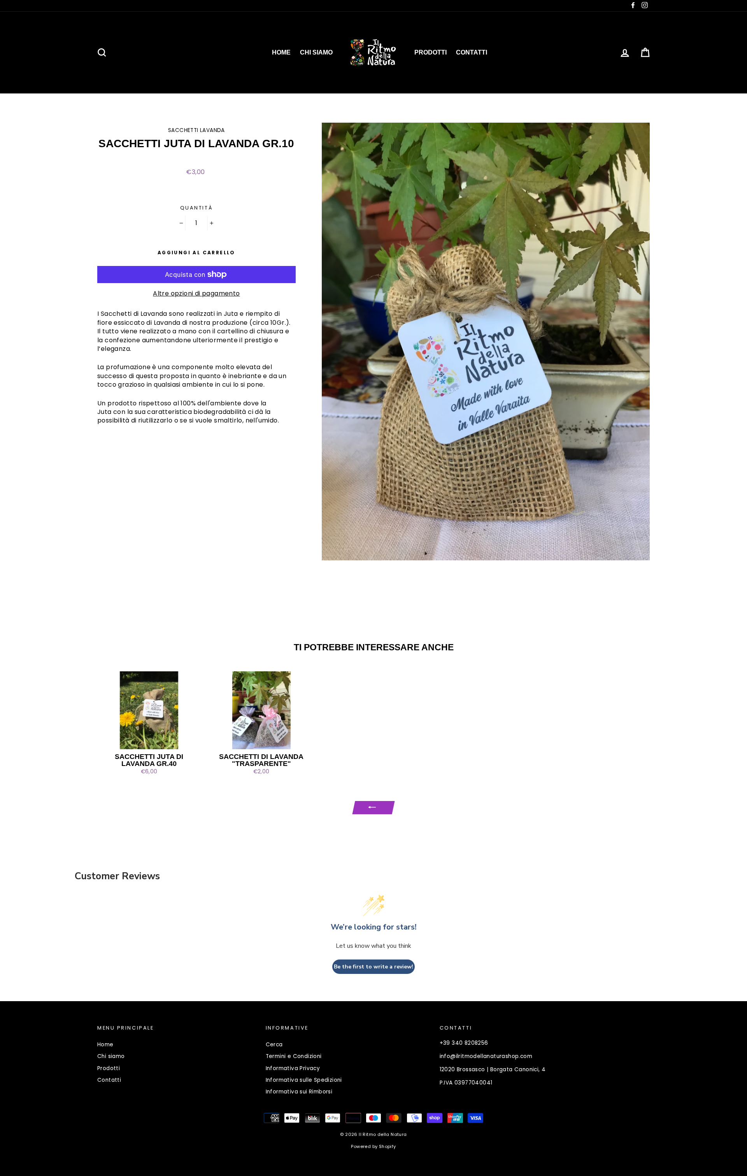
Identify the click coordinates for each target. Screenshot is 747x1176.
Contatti (471, 52)
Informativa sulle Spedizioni (304, 1080)
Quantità (196, 207)
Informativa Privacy (293, 1068)
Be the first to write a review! (373, 966)
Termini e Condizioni (294, 1056)
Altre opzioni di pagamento (196, 293)
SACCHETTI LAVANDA (196, 130)
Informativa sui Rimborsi (299, 1091)
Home (281, 52)
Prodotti (430, 52)
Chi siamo (316, 52)
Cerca (274, 1044)
